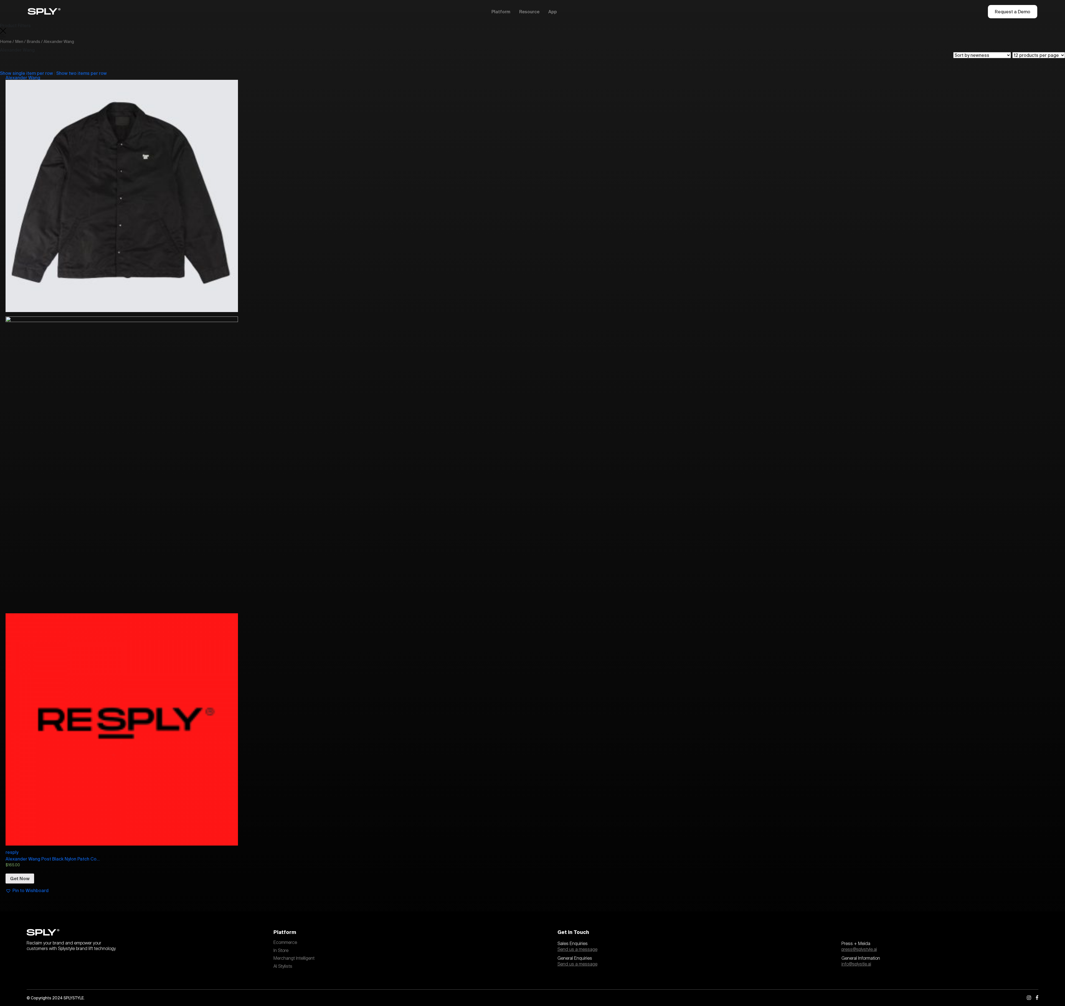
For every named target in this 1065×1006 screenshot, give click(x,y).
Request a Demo (1012, 11)
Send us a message (577, 949)
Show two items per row (81, 73)
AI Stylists (282, 966)
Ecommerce (285, 942)
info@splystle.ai (856, 964)
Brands (33, 41)
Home (6, 41)
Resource (529, 11)
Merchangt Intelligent (294, 958)
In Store (280, 950)
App (552, 11)
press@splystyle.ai (859, 949)
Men (19, 41)
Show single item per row (26, 73)
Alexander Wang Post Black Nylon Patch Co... (53, 858)
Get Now (20, 878)
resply (12, 852)
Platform (500, 11)
